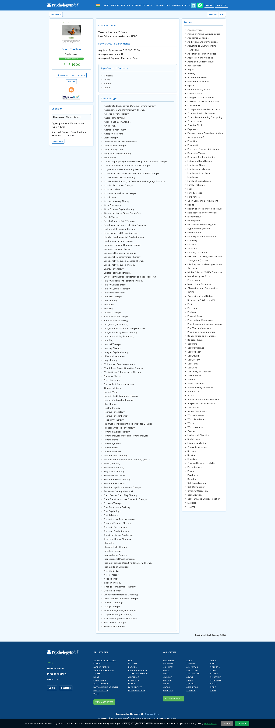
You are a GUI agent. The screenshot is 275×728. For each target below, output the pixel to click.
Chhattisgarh (100, 684)
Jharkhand (133, 677)
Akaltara (191, 684)
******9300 (67, 135)
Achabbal (168, 664)
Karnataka (133, 680)
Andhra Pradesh (101, 667)
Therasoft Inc (152, 714)
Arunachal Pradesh (103, 670)
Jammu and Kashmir (138, 674)
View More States (104, 702)
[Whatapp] (200, 5)
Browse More (180, 5)
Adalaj (166, 670)
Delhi (96, 694)
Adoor (166, 687)
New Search (56, 14)
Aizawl (189, 677)
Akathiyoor (192, 687)
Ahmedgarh (192, 670)
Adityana (167, 680)
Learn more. (210, 723)
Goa (130, 660)
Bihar (96, 677)
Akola (213, 660)
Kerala (131, 684)
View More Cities (173, 698)
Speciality (162, 5)
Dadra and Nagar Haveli (105, 687)
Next (222, 14)
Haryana (132, 667)
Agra (189, 660)
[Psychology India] (65, 5)
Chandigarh (99, 680)
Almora (214, 684)
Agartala (168, 690)
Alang (213, 664)
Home (106, 5)
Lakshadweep (135, 687)
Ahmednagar (193, 674)
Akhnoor (190, 690)
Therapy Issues (120, 5)
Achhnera (168, 667)
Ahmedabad (192, 667)
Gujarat (132, 664)
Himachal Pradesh (137, 670)
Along (213, 687)
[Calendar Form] (193, 5)
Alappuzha (215, 667)
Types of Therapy (142, 5)
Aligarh (214, 674)
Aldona (213, 670)
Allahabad (215, 680)
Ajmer (189, 680)
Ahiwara (190, 664)
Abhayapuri (168, 660)
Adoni (166, 684)
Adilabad (167, 677)
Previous (213, 14)
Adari (166, 674)
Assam (96, 674)
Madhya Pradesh (136, 690)
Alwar (213, 690)
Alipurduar (215, 677)
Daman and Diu (100, 690)
